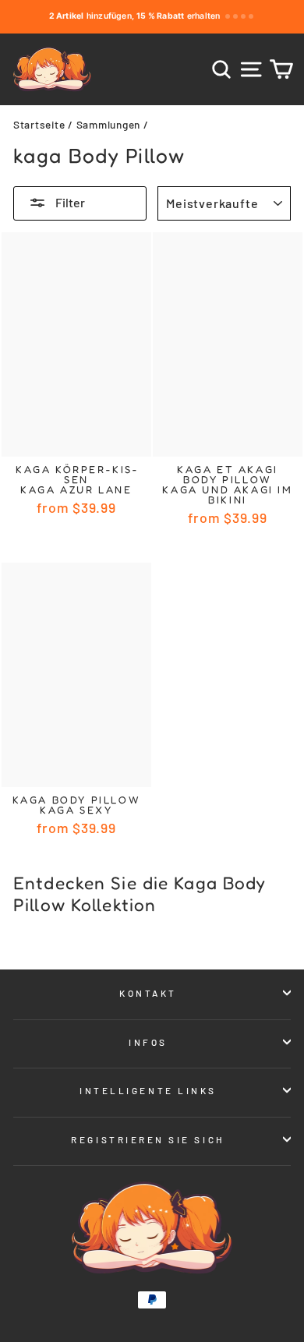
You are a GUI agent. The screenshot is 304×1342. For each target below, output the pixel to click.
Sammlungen (108, 124)
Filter (69, 202)
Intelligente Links (148, 1090)
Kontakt (148, 992)
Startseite (39, 124)
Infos (148, 1042)
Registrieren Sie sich (147, 1139)
